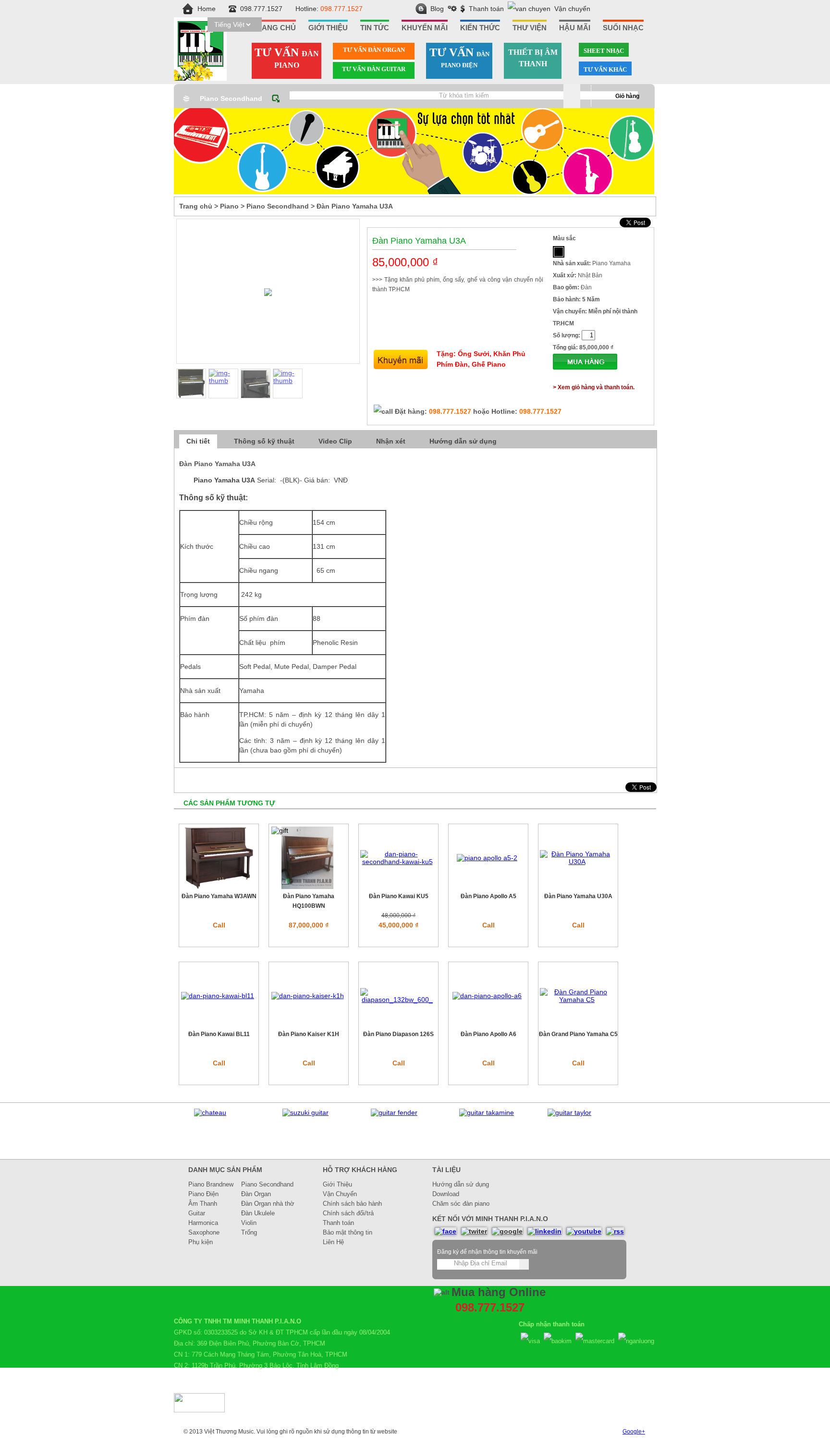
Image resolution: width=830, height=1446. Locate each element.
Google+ (633, 1431)
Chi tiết (198, 441)
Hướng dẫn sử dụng (463, 441)
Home (206, 8)
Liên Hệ (333, 1242)
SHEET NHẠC (604, 50)
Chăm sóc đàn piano (460, 1203)
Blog (437, 8)
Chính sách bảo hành (352, 1203)
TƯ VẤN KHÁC (605, 69)
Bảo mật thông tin (347, 1232)
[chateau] (210, 1112)
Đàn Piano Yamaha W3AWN (219, 896)
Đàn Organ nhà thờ (267, 1203)
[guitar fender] (394, 1112)
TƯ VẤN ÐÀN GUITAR (373, 69)
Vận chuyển (572, 8)
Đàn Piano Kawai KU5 (398, 896)
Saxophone (204, 1232)
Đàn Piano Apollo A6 (488, 1034)
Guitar (196, 1213)
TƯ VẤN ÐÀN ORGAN (374, 49)
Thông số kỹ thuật (264, 441)
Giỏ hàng (627, 96)
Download (445, 1194)
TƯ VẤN (287, 57)
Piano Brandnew (210, 1184)
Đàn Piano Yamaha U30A (578, 896)
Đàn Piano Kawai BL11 (219, 1034)
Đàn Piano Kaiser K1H (308, 1034)
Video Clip (335, 441)
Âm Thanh (202, 1203)
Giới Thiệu (337, 1184)
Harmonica (203, 1222)
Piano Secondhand (231, 98)
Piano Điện (203, 1194)
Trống (249, 1232)
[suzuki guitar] (305, 1112)
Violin (248, 1222)
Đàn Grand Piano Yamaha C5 (578, 1034)
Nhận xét (390, 441)
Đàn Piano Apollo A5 (488, 896)
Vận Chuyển (340, 1194)
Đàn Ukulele (258, 1213)
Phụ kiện (200, 1242)
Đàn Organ (256, 1194)
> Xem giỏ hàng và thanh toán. (594, 387)
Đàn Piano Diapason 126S (398, 1034)
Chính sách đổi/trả (348, 1213)
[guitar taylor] (569, 1112)
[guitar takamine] (486, 1112)
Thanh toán (486, 8)
